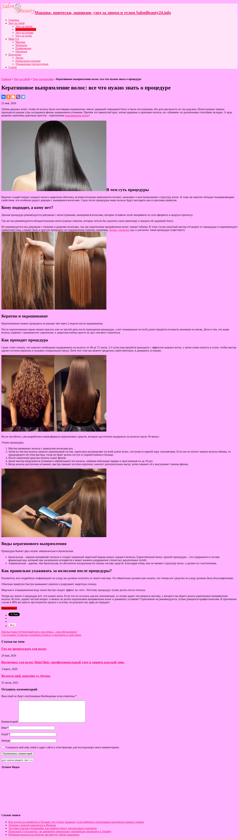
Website (5, 740)
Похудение (14, 54)
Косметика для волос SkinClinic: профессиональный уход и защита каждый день (62, 662)
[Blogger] (13, 97)
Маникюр (21, 45)
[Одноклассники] (8, 97)
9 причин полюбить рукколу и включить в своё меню (41, 634)
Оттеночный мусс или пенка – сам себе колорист (39, 631)
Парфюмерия (23, 48)
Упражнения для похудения (31, 64)
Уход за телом (23, 35)
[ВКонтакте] (3, 97)
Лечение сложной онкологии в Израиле (32, 825)
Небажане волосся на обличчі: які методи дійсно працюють (43, 834)
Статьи (12, 67)
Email (4, 734)
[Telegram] (23, 97)
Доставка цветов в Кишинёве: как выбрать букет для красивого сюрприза (52, 828)
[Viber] (18, 97)
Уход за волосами (25, 29)
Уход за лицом (23, 26)
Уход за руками (24, 32)
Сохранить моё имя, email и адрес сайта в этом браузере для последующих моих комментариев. (63, 747)
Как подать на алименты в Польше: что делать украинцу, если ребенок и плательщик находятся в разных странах (76, 821)
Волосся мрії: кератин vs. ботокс (26, 676)
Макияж (20, 42)
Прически (21, 51)
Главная (6, 79)
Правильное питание (28, 60)
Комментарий (9, 721)
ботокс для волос (119, 229)
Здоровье (13, 20)
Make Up (13, 38)
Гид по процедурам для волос (24, 649)
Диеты (19, 57)
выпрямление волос (77, 115)
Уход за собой (16, 23)
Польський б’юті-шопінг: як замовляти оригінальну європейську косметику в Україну (59, 831)
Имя (3, 727)
